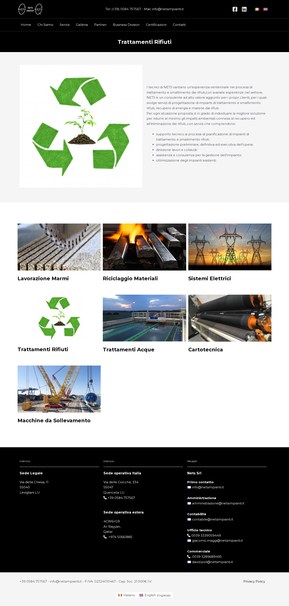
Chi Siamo (45, 25)
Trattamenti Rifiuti (43, 349)
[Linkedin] (244, 9)
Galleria (82, 25)
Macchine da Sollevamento (54, 420)
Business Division (126, 25)
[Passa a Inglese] (265, 9)
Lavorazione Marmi (43, 278)
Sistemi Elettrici (209, 278)
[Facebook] (235, 9)
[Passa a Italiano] (257, 9)
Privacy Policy (254, 581)
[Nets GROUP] (30, 9)
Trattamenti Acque (128, 349)
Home (26, 25)
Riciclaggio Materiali (130, 278)
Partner (100, 25)
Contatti (179, 25)
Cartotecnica (205, 349)
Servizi (65, 25)
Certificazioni (156, 25)
